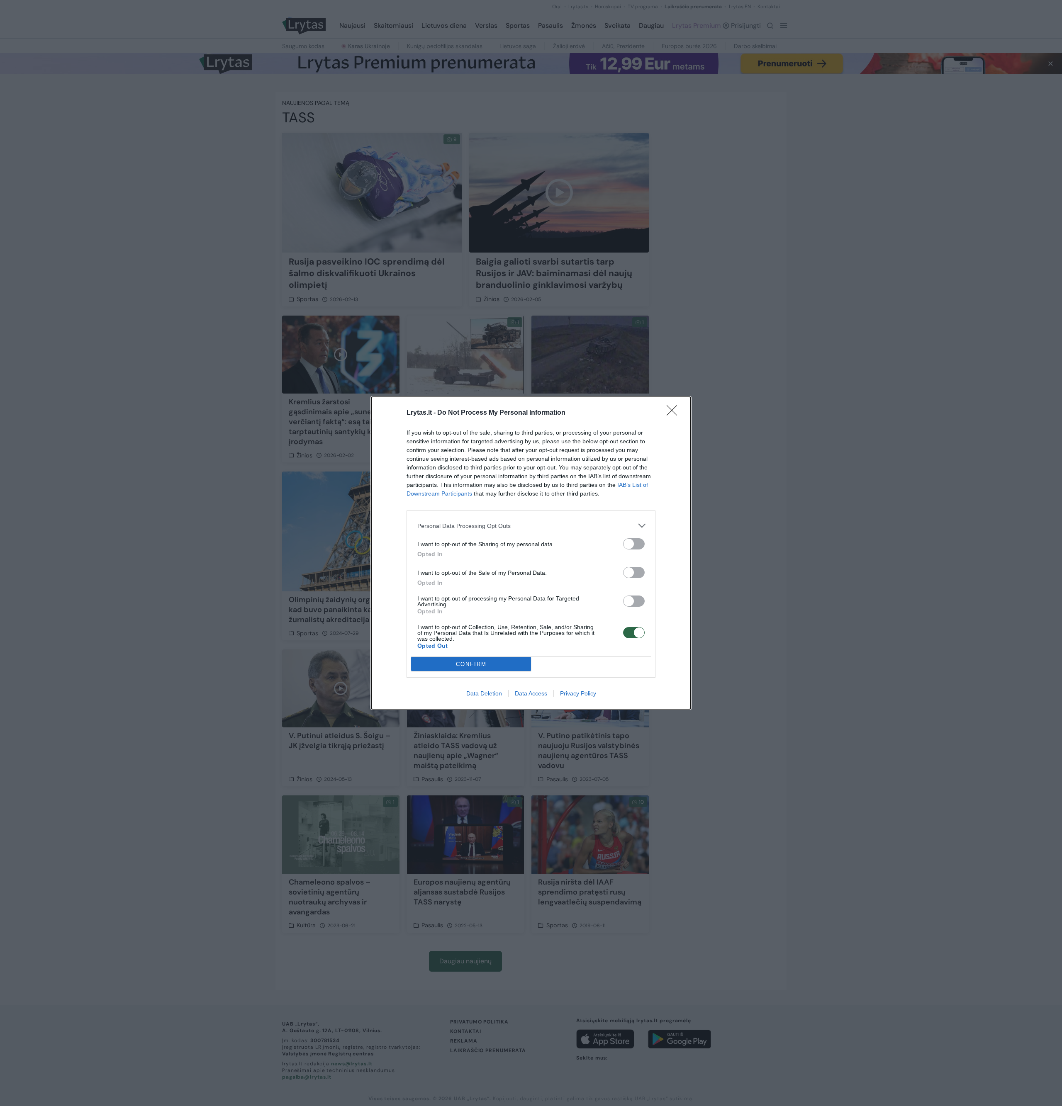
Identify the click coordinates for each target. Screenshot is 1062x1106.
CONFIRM (471, 664)
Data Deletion (484, 693)
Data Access (531, 693)
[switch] (634, 543)
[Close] (674, 413)
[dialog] (531, 553)
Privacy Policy (578, 693)
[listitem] (531, 525)
